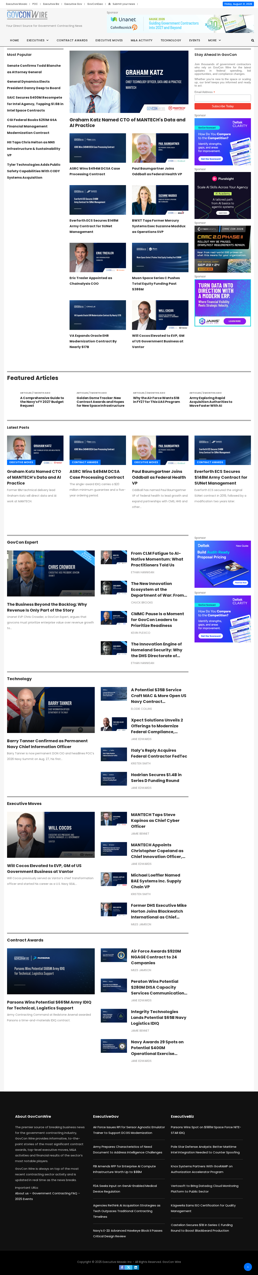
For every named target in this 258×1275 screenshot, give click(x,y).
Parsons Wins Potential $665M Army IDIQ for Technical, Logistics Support (49, 1005)
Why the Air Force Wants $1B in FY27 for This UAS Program (100, 400)
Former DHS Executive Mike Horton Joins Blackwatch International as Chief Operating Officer (159, 914)
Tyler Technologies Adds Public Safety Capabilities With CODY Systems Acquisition (33, 171)
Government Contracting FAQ (55, 1193)
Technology (171, 40)
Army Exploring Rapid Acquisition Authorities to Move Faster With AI (154, 402)
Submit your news (124, 4)
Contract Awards (72, 40)
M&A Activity (142, 40)
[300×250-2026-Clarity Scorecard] (223, 141)
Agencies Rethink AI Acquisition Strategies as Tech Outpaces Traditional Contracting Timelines (126, 1211)
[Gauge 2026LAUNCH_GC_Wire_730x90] (180, 24)
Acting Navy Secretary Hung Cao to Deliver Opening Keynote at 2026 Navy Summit (212, 404)
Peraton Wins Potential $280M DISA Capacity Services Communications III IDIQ (158, 990)
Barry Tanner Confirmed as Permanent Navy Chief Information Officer (47, 744)
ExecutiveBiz (182, 1116)
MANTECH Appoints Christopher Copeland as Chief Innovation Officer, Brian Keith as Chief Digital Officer (158, 856)
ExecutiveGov (106, 1116)
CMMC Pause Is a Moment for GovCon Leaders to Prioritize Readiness (157, 619)
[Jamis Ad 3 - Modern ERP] (223, 302)
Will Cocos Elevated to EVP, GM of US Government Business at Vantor (158, 341)
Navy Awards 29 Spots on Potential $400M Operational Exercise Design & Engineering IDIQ (157, 1050)
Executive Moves (109, 40)
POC (35, 4)
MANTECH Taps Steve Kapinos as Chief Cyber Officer (155, 820)
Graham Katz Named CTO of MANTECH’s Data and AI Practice (34, 477)
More (212, 40)
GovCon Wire (171, 1262)
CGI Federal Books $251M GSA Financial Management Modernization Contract (32, 126)
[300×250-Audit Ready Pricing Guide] (223, 564)
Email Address (205, 92)
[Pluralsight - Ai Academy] (223, 195)
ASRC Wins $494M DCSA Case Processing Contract (97, 474)
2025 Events (24, 1199)
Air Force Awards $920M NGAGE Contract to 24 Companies (156, 957)
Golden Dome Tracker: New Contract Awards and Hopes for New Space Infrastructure (44, 402)
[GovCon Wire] (27, 15)
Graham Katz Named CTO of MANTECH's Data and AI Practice (127, 123)
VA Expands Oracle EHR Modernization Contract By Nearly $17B (93, 341)
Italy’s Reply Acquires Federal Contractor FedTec (159, 753)
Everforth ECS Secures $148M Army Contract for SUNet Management (94, 226)
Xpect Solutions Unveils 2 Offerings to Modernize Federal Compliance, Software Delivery (157, 728)
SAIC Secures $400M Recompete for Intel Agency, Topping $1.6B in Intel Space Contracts (35, 104)
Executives (35, 40)
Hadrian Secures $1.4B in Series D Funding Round (156, 777)
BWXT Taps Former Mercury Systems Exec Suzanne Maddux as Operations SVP (158, 226)
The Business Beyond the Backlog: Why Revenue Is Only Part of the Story (47, 607)
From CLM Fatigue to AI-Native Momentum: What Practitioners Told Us (157, 559)
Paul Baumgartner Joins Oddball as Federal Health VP (159, 477)
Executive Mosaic (16, 4)
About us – (23, 1193)
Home (14, 40)
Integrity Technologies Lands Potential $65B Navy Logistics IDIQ (158, 1017)
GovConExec (95, 4)
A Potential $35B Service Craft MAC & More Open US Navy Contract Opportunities (158, 698)
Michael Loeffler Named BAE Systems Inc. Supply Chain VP (156, 881)
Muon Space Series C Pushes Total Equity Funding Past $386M (156, 284)
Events (194, 40)
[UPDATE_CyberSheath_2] (223, 249)
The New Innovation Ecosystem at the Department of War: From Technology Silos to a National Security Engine (157, 595)
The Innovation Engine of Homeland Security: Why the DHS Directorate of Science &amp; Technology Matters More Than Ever (159, 655)
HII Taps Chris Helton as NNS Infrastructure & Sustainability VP (33, 148)
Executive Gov (73, 4)
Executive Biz (51, 4)
